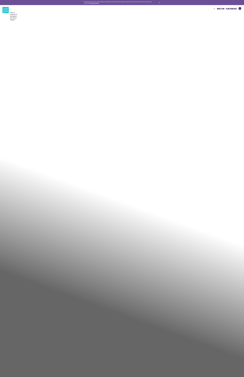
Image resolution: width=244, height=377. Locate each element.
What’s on (220, 9)
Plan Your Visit (231, 9)
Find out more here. (94, 3)
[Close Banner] (159, 2)
